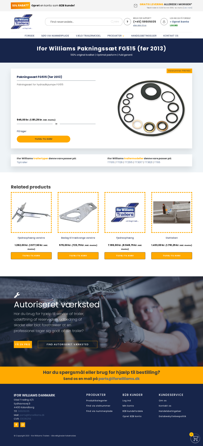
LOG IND (174, 25)
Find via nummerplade (99, 411)
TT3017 (138, 162)
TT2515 (129, 162)
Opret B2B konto (132, 416)
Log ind (127, 401)
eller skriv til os (139, 25)
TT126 (119, 162)
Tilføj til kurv (43, 139)
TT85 (157, 162)
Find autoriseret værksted (68, 344)
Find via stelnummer (98, 406)
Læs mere (188, 8)
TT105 (110, 162)
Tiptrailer (22, 162)
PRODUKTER (114, 35)
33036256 (25, 418)
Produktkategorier (96, 401)
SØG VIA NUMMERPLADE (55, 35)
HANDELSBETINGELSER (143, 35)
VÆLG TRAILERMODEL (88, 35)
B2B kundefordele (133, 411)
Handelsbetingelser (170, 411)
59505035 (23, 411)
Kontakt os (165, 406)
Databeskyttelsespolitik (172, 416)
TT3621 (148, 162)
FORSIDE (29, 35)
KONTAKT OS (170, 35)
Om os (163, 401)
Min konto (128, 406)
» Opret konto (179, 21)
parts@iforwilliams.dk (119, 378)
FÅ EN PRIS (22, 344)
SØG (116, 21)
